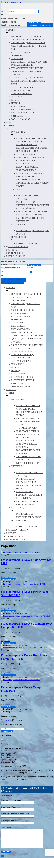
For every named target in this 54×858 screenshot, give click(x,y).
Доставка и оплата (17, 247)
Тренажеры (17, 97)
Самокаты (17, 59)
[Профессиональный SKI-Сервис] (2, 740)
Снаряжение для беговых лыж (28, 43)
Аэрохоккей (18, 106)
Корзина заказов (15, 256)
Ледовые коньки (20, 52)
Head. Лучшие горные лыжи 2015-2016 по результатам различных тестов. (31, 141)
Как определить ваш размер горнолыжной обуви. (28, 421)
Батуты (15, 100)
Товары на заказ (20, 119)
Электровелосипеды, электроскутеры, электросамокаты (23, 90)
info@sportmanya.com (10, 25)
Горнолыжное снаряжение (26, 36)
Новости (11, 122)
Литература (17, 116)
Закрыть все (18, 720)
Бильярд (15, 103)
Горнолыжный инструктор (40, 25)
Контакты (11, 250)
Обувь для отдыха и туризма (27, 78)
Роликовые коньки (22, 65)
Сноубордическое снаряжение (28, 39)
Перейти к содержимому (11, 2)
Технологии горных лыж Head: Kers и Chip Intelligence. (30, 160)
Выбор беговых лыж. (27, 243)
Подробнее (5, 577)
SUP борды (16, 55)
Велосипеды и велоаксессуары (29, 62)
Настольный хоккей (22, 109)
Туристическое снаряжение (27, 68)
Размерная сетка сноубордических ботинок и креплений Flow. (32, 205)
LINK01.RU (34, 788)
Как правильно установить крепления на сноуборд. (29, 495)
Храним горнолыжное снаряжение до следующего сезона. (32, 183)
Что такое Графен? (26, 154)
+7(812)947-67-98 (8, 22)
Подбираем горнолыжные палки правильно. (28, 450)
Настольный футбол (22, 113)
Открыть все (6, 720)
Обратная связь (34, 23)
